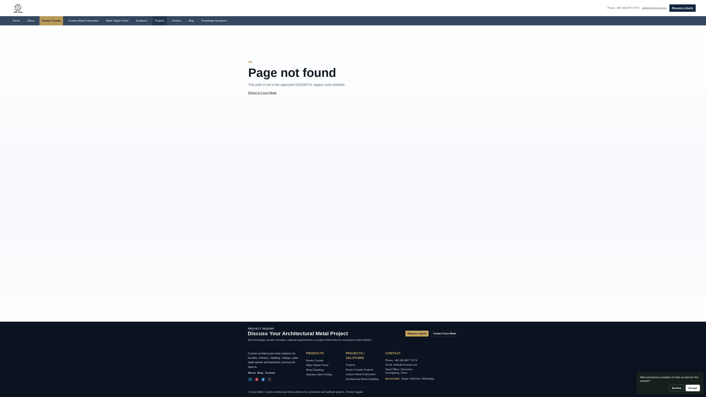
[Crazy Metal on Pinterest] (256, 379)
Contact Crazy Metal (444, 333)
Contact (176, 20)
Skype (404, 378)
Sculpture (141, 20)
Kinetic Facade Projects (359, 369)
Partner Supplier (354, 392)
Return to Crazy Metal (262, 92)
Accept (692, 388)
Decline (676, 388)
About (30, 20)
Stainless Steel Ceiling (319, 374)
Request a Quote (682, 7)
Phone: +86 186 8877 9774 (401, 360)
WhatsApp (428, 378)
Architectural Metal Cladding (362, 379)
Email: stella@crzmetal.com (401, 364)
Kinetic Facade (51, 20)
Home (16, 20)
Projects (159, 20)
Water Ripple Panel (117, 20)
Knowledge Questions (214, 20)
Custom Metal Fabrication (83, 20)
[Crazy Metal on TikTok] (269, 379)
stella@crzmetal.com (654, 7)
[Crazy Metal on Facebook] (263, 379)
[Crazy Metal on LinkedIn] (250, 379)
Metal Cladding (315, 369)
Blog (191, 20)
